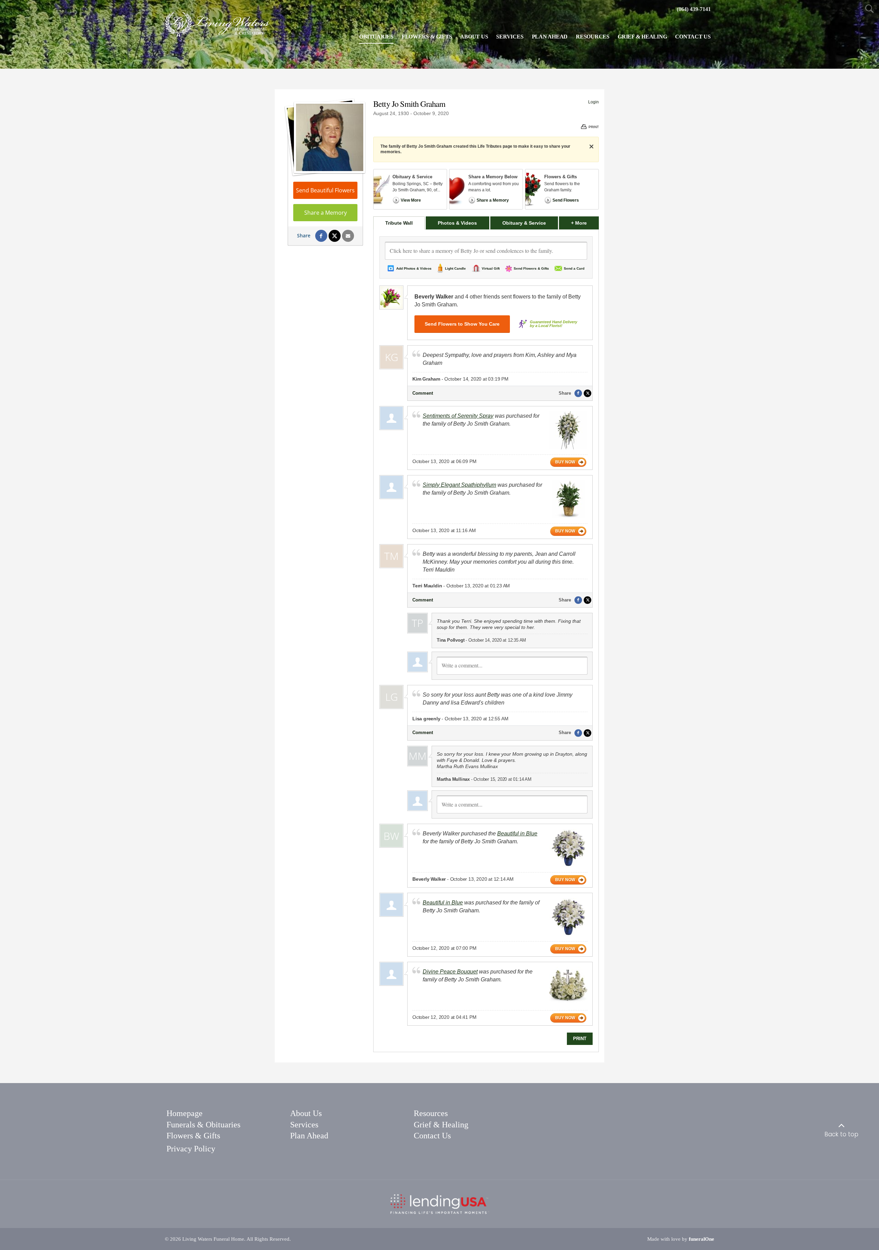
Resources (431, 1113)
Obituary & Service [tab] (524, 223)
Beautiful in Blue (517, 833)
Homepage (185, 1113)
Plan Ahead (309, 1135)
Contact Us (432, 1135)
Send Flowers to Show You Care (462, 324)
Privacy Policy (191, 1148)
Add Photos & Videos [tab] (414, 268)
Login (593, 102)
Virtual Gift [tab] (491, 268)
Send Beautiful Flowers (325, 190)
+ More (585, 223)
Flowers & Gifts (193, 1135)
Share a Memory (325, 212)
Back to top (841, 1134)
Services (304, 1124)
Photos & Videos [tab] (457, 223)
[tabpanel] (486, 640)
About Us (306, 1113)
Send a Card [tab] (574, 268)
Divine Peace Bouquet (450, 972)
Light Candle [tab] (455, 268)
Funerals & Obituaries (203, 1124)
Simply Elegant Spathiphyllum (459, 485)
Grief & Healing (441, 1124)
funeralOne (701, 1239)
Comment (422, 393)
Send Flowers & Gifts (531, 268)
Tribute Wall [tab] (399, 223)
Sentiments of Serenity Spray (458, 416)
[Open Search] (869, 9)
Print (579, 1038)
